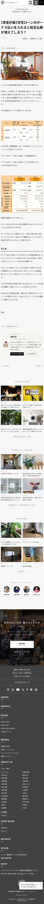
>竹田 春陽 (4, 790)
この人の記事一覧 (31, 354)
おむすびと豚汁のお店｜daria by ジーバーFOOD (17, 874)
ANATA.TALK (5, 722)
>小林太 (24, 808)
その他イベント (6, 732)
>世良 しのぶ (25, 784)
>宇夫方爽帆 (25, 802)
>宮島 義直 (4, 781)
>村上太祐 (4, 793)
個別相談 (22, 644)
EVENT (4, 715)
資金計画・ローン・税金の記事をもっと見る (22, 505)
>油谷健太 (4, 808)
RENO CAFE (5, 725)
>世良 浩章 (4, 778)
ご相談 (5, 299)
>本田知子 (25, 805)
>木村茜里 (25, 787)
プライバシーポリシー (22, 895)
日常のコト (4, 828)
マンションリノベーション (10, 753)
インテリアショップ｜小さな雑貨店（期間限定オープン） (19, 870)
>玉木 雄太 (4, 784)
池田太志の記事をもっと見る (22, 436)
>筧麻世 (3, 805)
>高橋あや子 (25, 799)
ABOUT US (6, 761)
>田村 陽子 (25, 778)
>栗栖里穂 (4, 799)
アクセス (4, 815)
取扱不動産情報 (6, 858)
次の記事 (38, 366)
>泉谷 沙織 (4, 787)
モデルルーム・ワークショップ (22, 654)
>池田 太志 (4, 775)
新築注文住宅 (5, 746)
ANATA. (5, 697)
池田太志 (25, 39)
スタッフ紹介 (5, 768)
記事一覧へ (21, 571)
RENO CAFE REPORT (8, 728)
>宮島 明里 (25, 781)
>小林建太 (25, 790)
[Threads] (13, 689)
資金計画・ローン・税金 (36, 39)
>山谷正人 (25, 793)
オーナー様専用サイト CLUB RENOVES (14, 855)
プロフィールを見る (17, 354)
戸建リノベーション (7, 749)
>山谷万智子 (4, 796)
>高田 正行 (25, 775)
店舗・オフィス (6, 756)
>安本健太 (4, 802)
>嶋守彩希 (25, 796)
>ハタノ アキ (4, 772)
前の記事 (6, 366)
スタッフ (4, 831)
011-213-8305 (22, 673)
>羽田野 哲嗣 (25, 772)
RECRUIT (6, 839)
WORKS (5, 739)
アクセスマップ (22, 682)
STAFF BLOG (8, 821)
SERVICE (5, 706)
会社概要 (4, 812)
